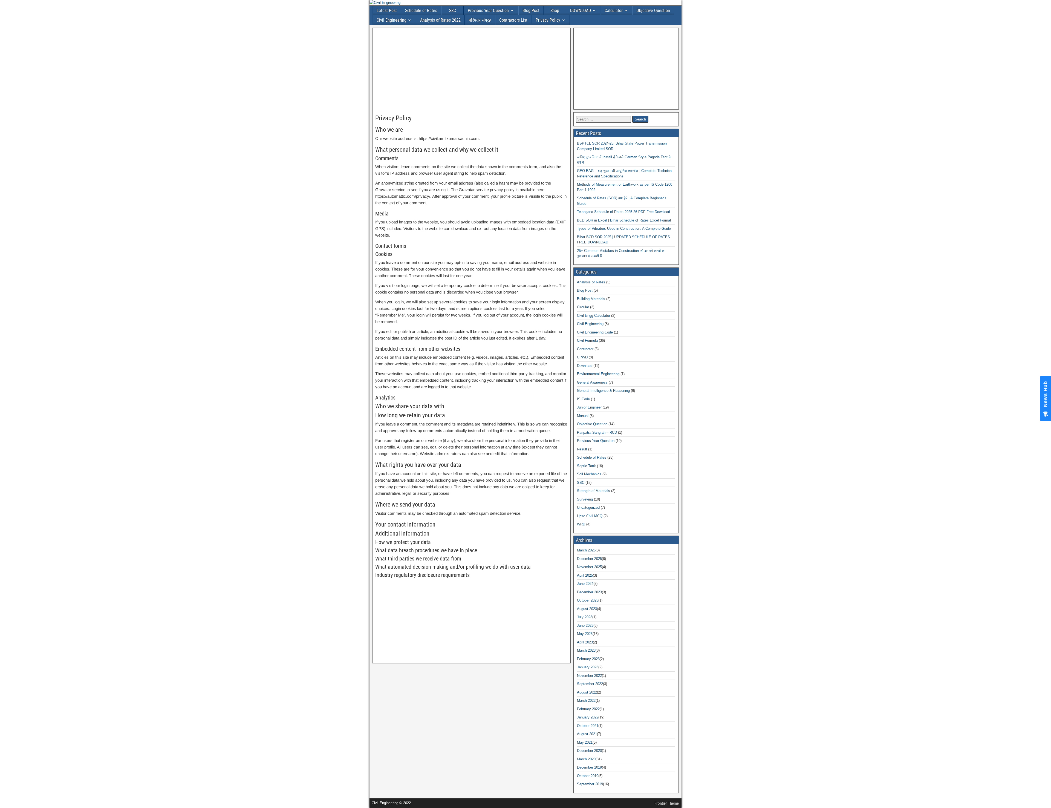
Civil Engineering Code (595, 332)
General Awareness (592, 382)
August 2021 (587, 734)
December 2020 (589, 751)
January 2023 (587, 667)
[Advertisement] (471, 71)
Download (584, 366)
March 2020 (586, 759)
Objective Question (653, 10)
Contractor (585, 349)
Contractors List (513, 20)
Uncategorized (588, 507)
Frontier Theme (666, 803)
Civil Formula (587, 340)
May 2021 (585, 742)
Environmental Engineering (598, 374)
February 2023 (588, 659)
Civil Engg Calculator (593, 316)
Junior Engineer (589, 407)
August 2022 (587, 692)
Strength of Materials (593, 491)
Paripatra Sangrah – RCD (597, 432)
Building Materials (591, 299)
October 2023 (587, 600)
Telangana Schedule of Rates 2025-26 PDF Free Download (623, 212)
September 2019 (590, 784)
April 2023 (585, 642)
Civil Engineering (391, 20)
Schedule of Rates (421, 10)
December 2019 (589, 767)
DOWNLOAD (580, 10)
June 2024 (585, 584)
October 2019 (587, 776)
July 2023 (584, 617)
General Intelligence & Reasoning (603, 391)
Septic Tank (586, 466)
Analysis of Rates (591, 282)
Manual (582, 416)
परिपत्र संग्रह (480, 20)
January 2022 (587, 717)
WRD (581, 524)
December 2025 (589, 559)
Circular (583, 307)
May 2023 (585, 634)
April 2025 (585, 575)
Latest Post (387, 10)
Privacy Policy (548, 20)
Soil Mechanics (589, 474)
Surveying (585, 499)
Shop (554, 10)
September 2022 (590, 684)
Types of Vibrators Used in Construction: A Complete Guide (624, 228)
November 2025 (589, 567)
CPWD (582, 357)
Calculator (614, 10)
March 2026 (586, 550)
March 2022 (586, 700)
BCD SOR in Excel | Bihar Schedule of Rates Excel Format (624, 220)
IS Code (583, 399)
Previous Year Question (488, 10)
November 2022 (589, 676)
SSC (452, 10)
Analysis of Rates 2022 (440, 20)
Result (582, 449)
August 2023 (587, 609)
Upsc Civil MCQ (589, 516)
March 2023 (586, 650)
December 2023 (589, 592)
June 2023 (585, 625)
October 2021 (587, 726)
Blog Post (530, 10)
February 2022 (588, 709)
